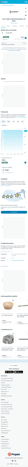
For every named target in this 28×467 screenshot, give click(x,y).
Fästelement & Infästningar (8, 5)
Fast (13, 258)
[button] (25, 8)
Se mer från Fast (4, 266)
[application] (14, 141)
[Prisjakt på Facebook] (12, 460)
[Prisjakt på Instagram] (15, 460)
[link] (8, 311)
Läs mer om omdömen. (6, 185)
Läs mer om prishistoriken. (21, 117)
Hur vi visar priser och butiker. (14, 50)
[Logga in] (26, 2)
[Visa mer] (2, 38)
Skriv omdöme (14, 23)
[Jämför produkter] (25, 15)
